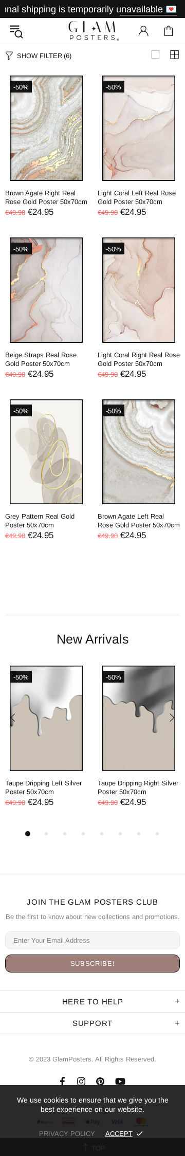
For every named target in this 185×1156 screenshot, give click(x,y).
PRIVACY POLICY (67, 1133)
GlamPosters (92, 30)
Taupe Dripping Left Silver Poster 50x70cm (43, 787)
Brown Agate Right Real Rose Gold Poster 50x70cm (46, 197)
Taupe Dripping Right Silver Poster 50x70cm (138, 787)
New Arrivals (93, 639)
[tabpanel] (46, 747)
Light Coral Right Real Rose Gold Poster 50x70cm (139, 359)
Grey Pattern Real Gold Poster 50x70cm (40, 520)
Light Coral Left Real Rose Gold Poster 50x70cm (137, 197)
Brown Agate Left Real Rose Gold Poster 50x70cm (139, 520)
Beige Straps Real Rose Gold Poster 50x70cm (41, 359)
